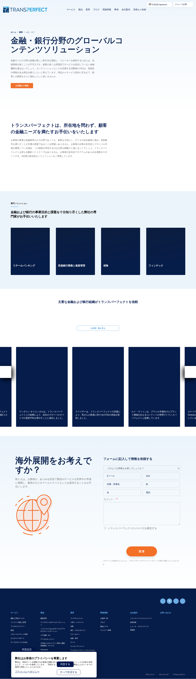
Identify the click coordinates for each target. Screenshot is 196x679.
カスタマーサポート (17, 638)
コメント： (109, 499)
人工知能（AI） (46, 635)
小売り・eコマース (77, 622)
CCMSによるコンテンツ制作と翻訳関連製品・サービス (53, 644)
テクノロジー (75, 634)
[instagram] (176, 601)
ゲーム (72, 642)
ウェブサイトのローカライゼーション (53, 623)
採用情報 (133, 622)
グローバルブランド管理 (19, 634)
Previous (10, 313)
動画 (12, 630)
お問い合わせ (165, 613)
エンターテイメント (77, 646)
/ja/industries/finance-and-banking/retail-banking (25, 231)
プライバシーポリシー (27, 671)
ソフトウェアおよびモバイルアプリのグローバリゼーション (53, 630)
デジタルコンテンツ (17, 626)
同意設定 (27, 649)
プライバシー (150, 674)
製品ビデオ (104, 626)
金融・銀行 (74, 638)
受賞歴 (132, 630)
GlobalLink (44, 649)
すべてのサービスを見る (19, 642)
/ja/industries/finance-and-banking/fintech (160, 231)
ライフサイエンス (76, 618)
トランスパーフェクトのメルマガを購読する (132, 528)
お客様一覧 (104, 618)
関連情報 (107, 9)
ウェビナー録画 (105, 630)
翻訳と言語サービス (17, 618)
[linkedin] (182, 601)
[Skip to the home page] (25, 10)
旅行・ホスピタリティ (78, 630)
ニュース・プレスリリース (139, 626)
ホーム (13, 32)
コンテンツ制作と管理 (18, 622)
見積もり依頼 (139, 9)
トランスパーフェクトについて (141, 618)
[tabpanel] (98, 55)
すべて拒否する (68, 672)
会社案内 (126, 9)
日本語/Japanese (159, 4)
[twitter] (169, 601)
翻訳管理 (44, 618)
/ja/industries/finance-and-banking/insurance (115, 231)
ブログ (96, 9)
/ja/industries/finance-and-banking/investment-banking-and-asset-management (74, 233)
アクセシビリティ (179, 674)
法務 (72, 626)
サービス (71, 9)
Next (185, 313)
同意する (65, 664)
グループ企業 (181, 4)
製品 (80, 9)
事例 (116, 9)
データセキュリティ (47, 639)
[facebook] (163, 601)
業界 (88, 9)
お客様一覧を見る (98, 328)
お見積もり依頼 (21, 86)
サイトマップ (163, 674)
